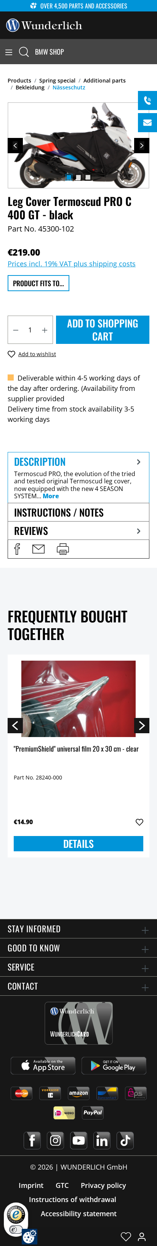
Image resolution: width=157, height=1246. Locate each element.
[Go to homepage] (44, 24)
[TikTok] (125, 1140)
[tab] (78, 477)
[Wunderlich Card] (79, 1023)
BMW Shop (49, 52)
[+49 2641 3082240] (147, 100)
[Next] (141, 145)
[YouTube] (78, 1140)
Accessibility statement (79, 1213)
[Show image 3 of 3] (88, 177)
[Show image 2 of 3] (78, 177)
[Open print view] (63, 549)
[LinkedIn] (102, 1140)
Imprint (31, 1185)
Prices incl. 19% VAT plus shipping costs (72, 263)
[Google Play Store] (114, 1065)
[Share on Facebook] (17, 549)
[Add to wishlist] (139, 822)
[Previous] (15, 145)
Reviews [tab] (31, 530)
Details (78, 843)
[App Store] (43, 1065)
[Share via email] (38, 549)
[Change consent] (29, 1236)
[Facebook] (32, 1140)
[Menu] (9, 51)
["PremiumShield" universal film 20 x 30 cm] (78, 699)
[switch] (16, 1229)
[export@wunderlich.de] (147, 122)
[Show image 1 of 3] (69, 177)
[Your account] (141, 1236)
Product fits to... (38, 283)
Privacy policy (103, 1185)
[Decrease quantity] (16, 330)
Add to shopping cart (102, 330)
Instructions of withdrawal (72, 1199)
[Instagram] (55, 1140)
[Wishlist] (126, 1236)
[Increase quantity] (45, 330)
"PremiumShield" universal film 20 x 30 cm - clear (76, 749)
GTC (62, 1185)
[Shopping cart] (152, 51)
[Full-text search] (24, 51)
